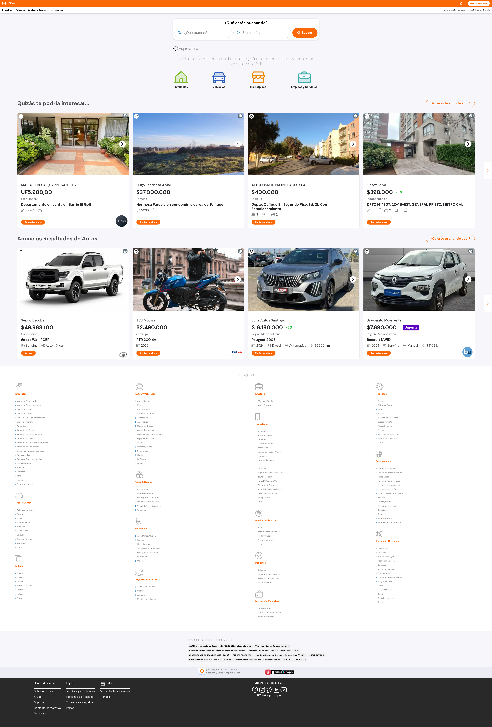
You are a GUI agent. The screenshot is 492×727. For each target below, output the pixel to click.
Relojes (20, 594)
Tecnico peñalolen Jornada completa (272, 646)
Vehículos (20, 10)
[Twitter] (269, 689)
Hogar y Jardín (23, 502)
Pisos (19, 518)
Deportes (260, 562)
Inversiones (383, 548)
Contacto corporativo (47, 708)
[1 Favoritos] (136, 251)
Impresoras (263, 456)
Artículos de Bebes (26, 510)
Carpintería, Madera (387, 468)
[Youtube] (283, 689)
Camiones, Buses (145, 426)
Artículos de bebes (146, 586)
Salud (380, 594)
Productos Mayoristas (388, 556)
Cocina (20, 514)
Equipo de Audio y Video (269, 452)
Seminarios (142, 556)
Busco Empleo (264, 405)
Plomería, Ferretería (387, 506)
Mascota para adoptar (388, 434)
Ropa (19, 598)
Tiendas (105, 697)
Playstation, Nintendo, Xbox (270, 472)
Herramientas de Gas (387, 489)
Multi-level (382, 552)
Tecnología (261, 423)
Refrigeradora (264, 497)
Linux (260, 464)
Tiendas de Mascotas (388, 417)
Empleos (260, 393)
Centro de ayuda (483, 10)
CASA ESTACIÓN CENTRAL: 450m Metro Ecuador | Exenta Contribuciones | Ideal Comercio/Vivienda (234, 659)
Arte (260, 527)
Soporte (39, 702)
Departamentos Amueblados (30, 451)
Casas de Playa (24, 455)
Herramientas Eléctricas (389, 481)
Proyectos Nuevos (25, 484)
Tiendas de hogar (25, 539)
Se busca (21, 534)
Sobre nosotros (43, 691)
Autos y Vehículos (145, 393)
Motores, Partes (144, 446)
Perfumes (21, 589)
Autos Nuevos (143, 409)
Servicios (382, 510)
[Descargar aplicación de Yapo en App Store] (277, 672)
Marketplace (57, 10)
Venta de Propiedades (27, 401)
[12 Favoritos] (367, 116)
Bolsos (20, 573)
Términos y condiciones (80, 691)
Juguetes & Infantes (146, 579)
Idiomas (140, 540)
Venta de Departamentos (29, 405)
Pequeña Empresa (386, 560)
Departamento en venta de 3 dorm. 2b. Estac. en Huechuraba (217, 650)
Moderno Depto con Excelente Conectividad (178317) (281, 655)
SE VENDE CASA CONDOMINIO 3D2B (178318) (209, 655)
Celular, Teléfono (265, 443)
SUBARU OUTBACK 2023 (295, 659)
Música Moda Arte (265, 520)
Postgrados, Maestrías (147, 552)
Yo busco (141, 510)
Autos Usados (144, 401)
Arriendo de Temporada (28, 446)
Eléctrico (382, 497)
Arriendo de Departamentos (30, 434)
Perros (381, 430)
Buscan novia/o (385, 421)
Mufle (139, 442)
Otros (19, 547)
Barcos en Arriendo (146, 493)
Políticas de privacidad (80, 697)
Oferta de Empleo (266, 401)
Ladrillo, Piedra (384, 501)
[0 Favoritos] (21, 116)
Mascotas (381, 393)
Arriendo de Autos (146, 413)
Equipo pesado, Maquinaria (150, 434)
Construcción (383, 461)
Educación (141, 528)
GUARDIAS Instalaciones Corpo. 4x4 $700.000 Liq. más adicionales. (220, 646)
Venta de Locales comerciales (31, 417)
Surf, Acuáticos (265, 582)
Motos (140, 405)
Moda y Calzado (24, 585)
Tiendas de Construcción (389, 522)
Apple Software (265, 435)
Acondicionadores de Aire (270, 489)
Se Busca (141, 459)
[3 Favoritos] (251, 116)
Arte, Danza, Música (146, 535)
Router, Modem (265, 476)
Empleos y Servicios (38, 10)
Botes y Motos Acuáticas (149, 497)
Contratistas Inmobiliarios (390, 472)
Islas (19, 475)
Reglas (70, 708)
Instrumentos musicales (269, 531)
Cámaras (262, 439)
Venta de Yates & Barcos (149, 506)
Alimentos (382, 401)
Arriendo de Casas (25, 430)
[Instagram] (262, 689)
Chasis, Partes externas (148, 430)
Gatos (381, 409)
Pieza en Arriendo (25, 463)
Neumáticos (142, 451)
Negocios (21, 480)
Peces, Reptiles (385, 426)
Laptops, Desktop (266, 460)
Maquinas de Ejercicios (268, 578)
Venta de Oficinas (25, 413)
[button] (122, 144)
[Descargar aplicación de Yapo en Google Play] (288, 672)
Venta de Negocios (387, 569)
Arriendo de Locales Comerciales (32, 442)
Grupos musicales (266, 540)
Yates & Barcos (143, 482)
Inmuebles (7, 10)
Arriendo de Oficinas (26, 438)
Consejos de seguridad (467, 10)
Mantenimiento (385, 518)
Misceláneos (383, 476)
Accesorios (142, 417)
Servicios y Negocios (387, 541)
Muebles (21, 526)
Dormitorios (22, 530)
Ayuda (38, 697)
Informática (263, 447)
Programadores (385, 581)
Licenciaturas (143, 544)
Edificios (21, 467)
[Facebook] (255, 689)
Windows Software (266, 485)
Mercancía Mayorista (267, 601)
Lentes (20, 581)
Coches (140, 590)
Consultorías (384, 573)
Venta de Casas (24, 409)
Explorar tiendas (450, 10)
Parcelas (21, 471)
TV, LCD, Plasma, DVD (267, 481)
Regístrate (40, 713)
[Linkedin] (276, 689)
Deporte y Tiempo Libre (269, 574)
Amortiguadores (145, 421)
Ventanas (21, 543)
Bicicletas (262, 570)
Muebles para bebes (146, 599)
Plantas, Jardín (23, 522)
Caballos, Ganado (386, 405)
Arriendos (21, 426)
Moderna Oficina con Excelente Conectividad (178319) (273, 650)
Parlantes (262, 468)
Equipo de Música (145, 438)
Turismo (381, 602)
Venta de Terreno (25, 421)
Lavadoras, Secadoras (268, 493)
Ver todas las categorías (115, 691)
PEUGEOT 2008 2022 (243, 655)
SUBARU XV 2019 (316, 655)
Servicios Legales (386, 598)
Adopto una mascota (388, 438)
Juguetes (141, 595)
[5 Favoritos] (251, 251)
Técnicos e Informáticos (148, 548)
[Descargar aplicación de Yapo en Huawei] (268, 672)
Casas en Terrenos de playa (30, 459)
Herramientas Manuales (389, 485)
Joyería (20, 577)
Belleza (19, 566)
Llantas (140, 455)
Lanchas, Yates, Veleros (148, 501)
